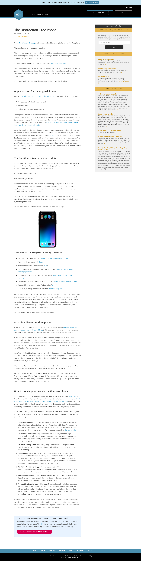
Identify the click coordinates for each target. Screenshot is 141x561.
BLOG (46, 15)
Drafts (54, 285)
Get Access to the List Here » (34, 532)
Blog (70, 551)
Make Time (73, 396)
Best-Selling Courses (114, 54)
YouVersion (44, 258)
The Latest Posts (114, 88)
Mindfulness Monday (27, 43)
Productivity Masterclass (107, 69)
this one (51, 135)
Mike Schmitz (23, 36)
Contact (62, 551)
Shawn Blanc (58, 556)
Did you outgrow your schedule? (110, 136)
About (43, 551)
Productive (59, 269)
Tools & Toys (89, 556)
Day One (55, 281)
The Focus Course (79, 556)
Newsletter (80, 551)
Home (34, 551)
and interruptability (58, 63)
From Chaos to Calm (105, 114)
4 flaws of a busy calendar (107, 94)
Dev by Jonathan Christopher (82, 559)
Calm (45, 266)
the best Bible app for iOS (59, 258)
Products (52, 551)
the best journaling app (68, 281)
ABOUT (33, 15)
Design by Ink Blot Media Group (59, 559)
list (42, 524)
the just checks (70, 430)
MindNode (57, 275)
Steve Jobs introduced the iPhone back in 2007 (36, 96)
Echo (41, 262)
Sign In (129, 7)
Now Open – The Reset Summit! (109, 130)
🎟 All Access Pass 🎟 (106, 59)
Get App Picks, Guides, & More (114, 30)
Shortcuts (51, 289)
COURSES (40, 15)
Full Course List (104, 76)
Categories (98, 13)
